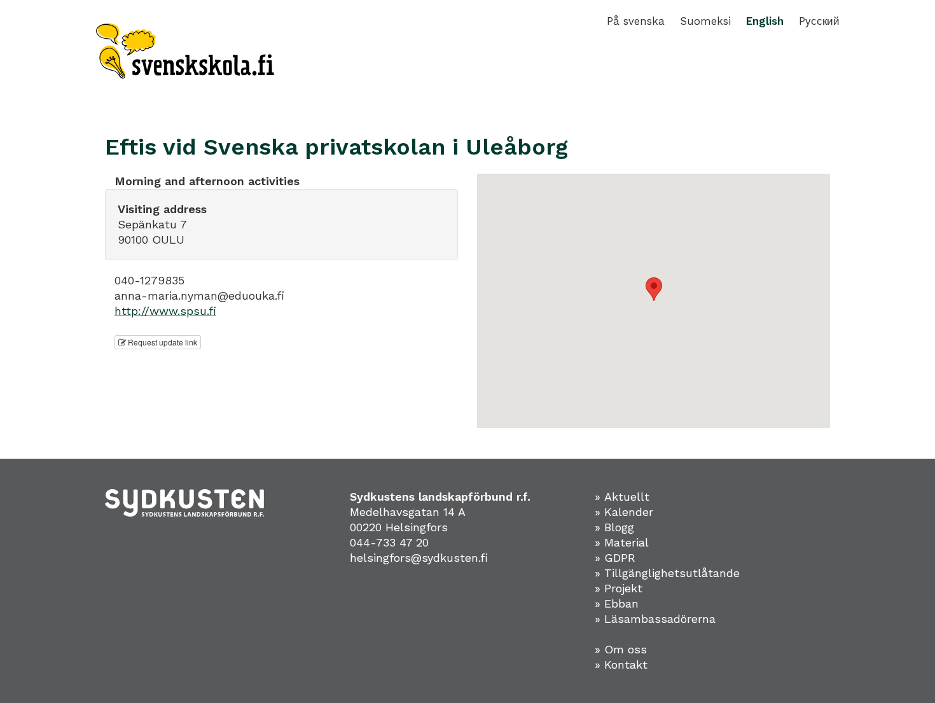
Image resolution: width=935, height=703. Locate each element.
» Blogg (614, 527)
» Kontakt (621, 664)
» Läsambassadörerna (655, 618)
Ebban (621, 603)
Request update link (161, 342)
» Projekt (618, 588)
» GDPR (615, 557)
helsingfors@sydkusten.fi (419, 557)
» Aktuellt (622, 496)
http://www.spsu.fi (165, 310)
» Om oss (621, 649)
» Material (622, 542)
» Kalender (624, 512)
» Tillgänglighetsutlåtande (667, 573)
